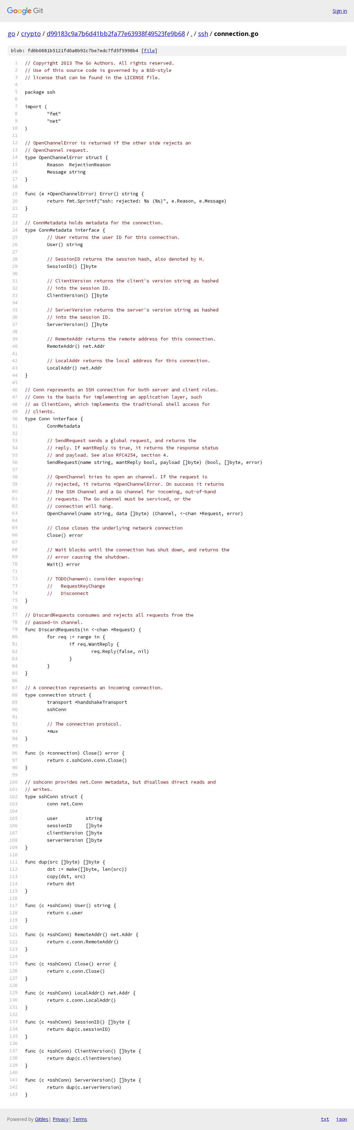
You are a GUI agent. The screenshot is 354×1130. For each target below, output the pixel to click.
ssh (203, 33)
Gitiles (41, 1119)
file (149, 51)
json (341, 1119)
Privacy (60, 1119)
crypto (31, 33)
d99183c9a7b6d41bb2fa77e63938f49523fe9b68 (116, 33)
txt (325, 1119)
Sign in (340, 11)
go (11, 33)
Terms (80, 1119)
